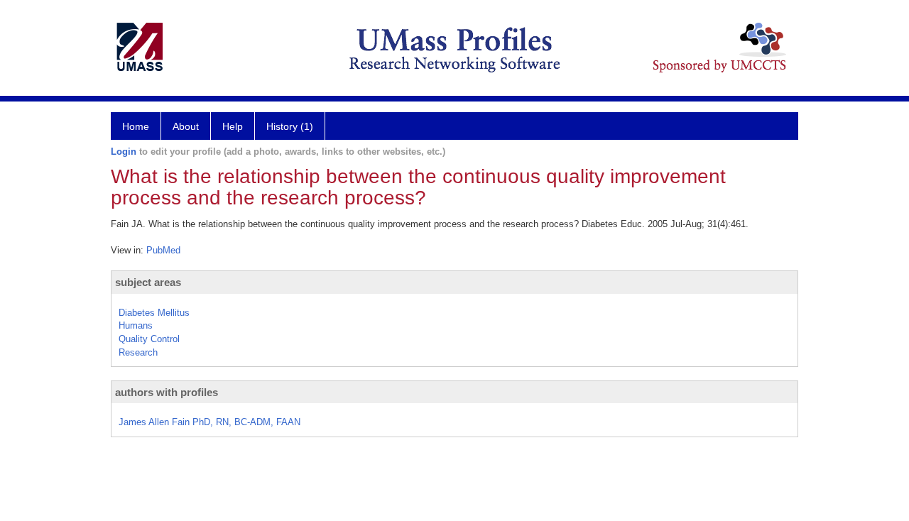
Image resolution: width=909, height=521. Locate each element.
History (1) (289, 126)
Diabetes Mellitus (154, 312)
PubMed (163, 250)
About (186, 126)
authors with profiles (166, 392)
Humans (136, 325)
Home (135, 126)
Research (138, 352)
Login (123, 151)
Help (232, 126)
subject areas (148, 282)
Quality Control (149, 339)
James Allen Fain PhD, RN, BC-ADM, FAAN (209, 422)
